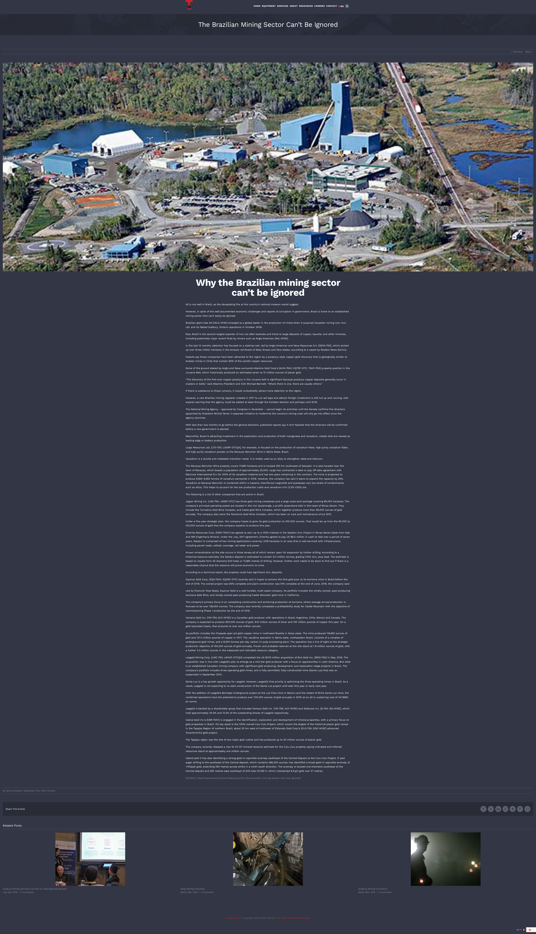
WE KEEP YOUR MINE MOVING (293, 918)
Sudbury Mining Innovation (445, 859)
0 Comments (27, 892)
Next (528, 51)
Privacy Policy (234, 918)
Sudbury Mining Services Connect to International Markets (90, 859)
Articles (51, 791)
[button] (347, 6)
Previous (518, 51)
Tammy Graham (14, 791)
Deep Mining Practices (268, 859)
